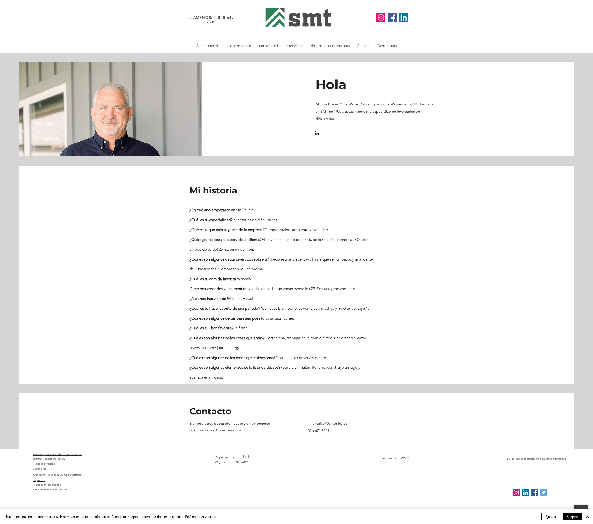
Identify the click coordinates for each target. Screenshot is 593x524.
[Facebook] (392, 17)
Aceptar (572, 516)
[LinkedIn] (403, 17)
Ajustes (550, 516)
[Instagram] (380, 17)
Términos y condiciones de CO (49, 458)
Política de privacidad (200, 516)
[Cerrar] (587, 516)
